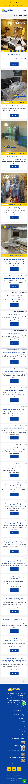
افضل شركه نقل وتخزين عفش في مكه (14, 542)
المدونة (20, 15)
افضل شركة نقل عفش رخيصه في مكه (16, 757)
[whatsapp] (14, 769)
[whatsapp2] (16, 2)
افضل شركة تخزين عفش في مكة (14, 485)
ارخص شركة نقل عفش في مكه (17, 763)
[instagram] (19, 769)
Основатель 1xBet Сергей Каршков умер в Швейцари (14, 578)
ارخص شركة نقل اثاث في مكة (14, 295)
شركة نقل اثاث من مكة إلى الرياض (14, 390)
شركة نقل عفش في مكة (14, 314)
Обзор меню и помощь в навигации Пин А (14, 620)
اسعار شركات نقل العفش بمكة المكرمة (14, 352)
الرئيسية (25, 15)
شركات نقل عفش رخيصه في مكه (17, 750)
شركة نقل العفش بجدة (14, 54)
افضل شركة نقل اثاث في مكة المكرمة (14, 278)
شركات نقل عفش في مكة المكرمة (14, 447)
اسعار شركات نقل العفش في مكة (14, 371)
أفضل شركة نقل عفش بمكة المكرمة (14, 259)
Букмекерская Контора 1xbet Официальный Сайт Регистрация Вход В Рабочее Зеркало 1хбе (14, 660)
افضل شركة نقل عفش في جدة (14, 105)
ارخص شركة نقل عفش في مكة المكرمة (14, 409)
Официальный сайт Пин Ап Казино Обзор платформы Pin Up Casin (14, 640)
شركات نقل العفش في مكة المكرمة (14, 428)
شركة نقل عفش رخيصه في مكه (17, 745)
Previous (23, 681)
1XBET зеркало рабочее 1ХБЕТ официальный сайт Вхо (14, 599)
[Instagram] (10, 2)
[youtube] (13, 2)
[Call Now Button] (24, 781)
